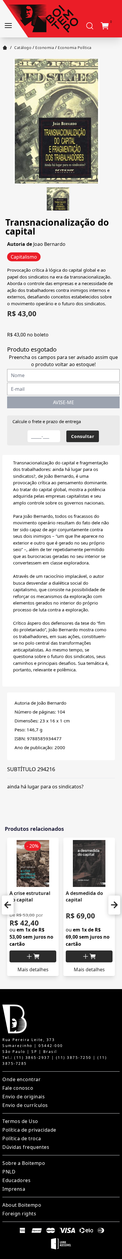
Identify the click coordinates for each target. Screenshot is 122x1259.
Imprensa (13, 1189)
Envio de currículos (25, 1105)
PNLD (8, 1171)
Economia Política (75, 47)
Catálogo (22, 47)
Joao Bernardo (49, 244)
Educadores (16, 1180)
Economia (44, 47)
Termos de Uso (20, 1121)
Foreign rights (19, 1213)
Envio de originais (23, 1096)
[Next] (114, 905)
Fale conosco (17, 1088)
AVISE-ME (63, 402)
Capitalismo (24, 257)
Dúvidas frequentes (25, 1147)
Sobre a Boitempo (23, 1163)
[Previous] (8, 905)
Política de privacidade (29, 1130)
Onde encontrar (21, 1079)
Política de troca (21, 1138)
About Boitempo (21, 1205)
